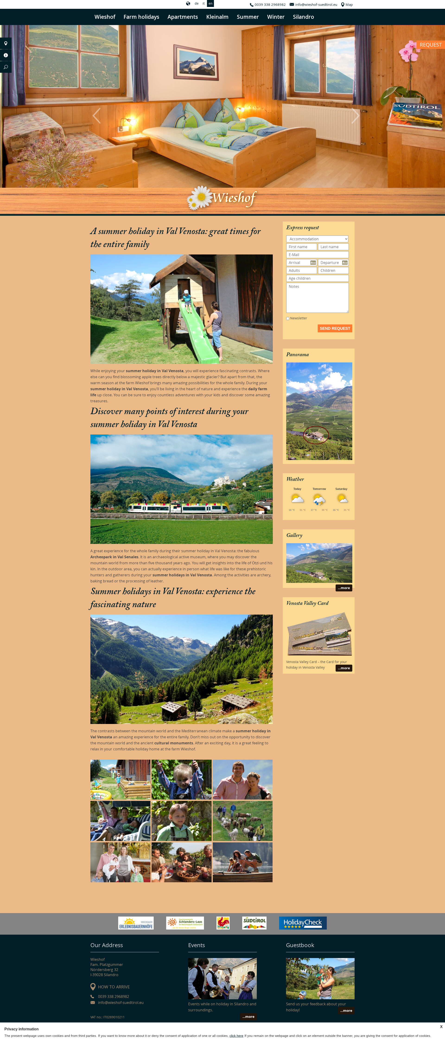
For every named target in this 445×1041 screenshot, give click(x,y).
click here (236, 1036)
